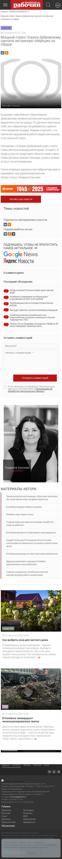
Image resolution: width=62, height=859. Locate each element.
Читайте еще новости (20, 199)
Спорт (4, 816)
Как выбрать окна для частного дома (25, 639)
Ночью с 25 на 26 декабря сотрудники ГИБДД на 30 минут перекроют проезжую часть (34, 325)
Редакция (6, 765)
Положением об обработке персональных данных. (30, 390)
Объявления (8, 825)
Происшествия (8, 822)
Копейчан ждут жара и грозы (20, 514)
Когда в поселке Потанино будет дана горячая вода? (31, 291)
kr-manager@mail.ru (18, 797)
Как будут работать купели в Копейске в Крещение (34, 310)
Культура (5, 813)
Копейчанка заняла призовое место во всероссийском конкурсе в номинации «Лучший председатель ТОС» (32, 317)
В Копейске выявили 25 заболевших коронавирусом (31, 532)
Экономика (28, 810)
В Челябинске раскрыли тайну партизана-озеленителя (32, 554)
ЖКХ (25, 816)
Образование (29, 819)
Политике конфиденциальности (34, 847)
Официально (29, 822)
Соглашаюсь (31, 853)
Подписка (37, 765)
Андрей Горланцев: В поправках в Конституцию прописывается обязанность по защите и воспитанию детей (32, 543)
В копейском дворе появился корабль (24, 507)
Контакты (17, 765)
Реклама (27, 765)
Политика (27, 813)
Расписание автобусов (11, 767)
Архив (46, 765)
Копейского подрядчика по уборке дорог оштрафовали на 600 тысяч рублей (29, 297)
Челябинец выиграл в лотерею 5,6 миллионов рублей (31, 304)
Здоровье (6, 819)
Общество (6, 810)
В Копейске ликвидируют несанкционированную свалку (20, 720)
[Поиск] (48, 5)
